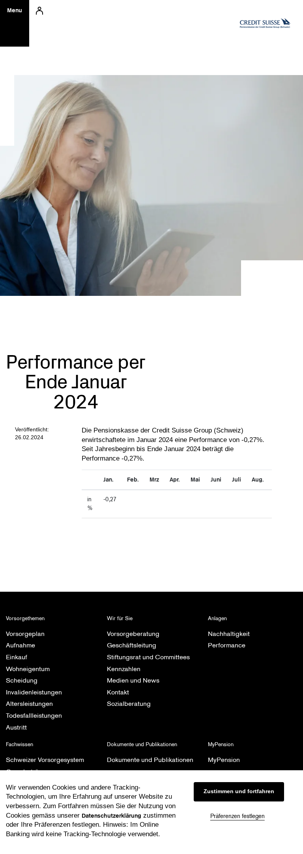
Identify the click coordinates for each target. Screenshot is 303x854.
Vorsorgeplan (25, 634)
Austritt (16, 727)
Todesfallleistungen (34, 715)
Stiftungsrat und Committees (148, 657)
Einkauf (16, 657)
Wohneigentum (28, 669)
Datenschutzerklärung (111, 815)
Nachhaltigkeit (229, 634)
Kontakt (118, 692)
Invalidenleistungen (34, 692)
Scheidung (21, 680)
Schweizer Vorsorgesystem (45, 760)
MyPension (224, 760)
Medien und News (133, 680)
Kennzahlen (123, 669)
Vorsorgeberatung (133, 634)
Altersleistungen (29, 703)
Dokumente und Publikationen (150, 760)
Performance (226, 645)
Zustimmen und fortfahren (239, 791)
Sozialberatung (129, 703)
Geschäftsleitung (131, 645)
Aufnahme (20, 645)
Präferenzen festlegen (237, 816)
